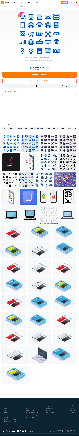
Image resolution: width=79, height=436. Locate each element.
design (48, 128)
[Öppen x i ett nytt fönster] (30, 431)
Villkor (49, 431)
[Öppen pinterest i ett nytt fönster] (25, 431)
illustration (40, 128)
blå (26, 128)
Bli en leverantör (50, 412)
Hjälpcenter (49, 406)
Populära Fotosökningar (31, 415)
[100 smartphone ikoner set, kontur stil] (49, 215)
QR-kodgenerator (7, 424)
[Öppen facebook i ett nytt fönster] (18, 431)
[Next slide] (72, 128)
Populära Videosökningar (31, 417)
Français (71, 415)
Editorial (30, 2)
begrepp (55, 128)
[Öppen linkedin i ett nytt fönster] (23, 431)
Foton (15, 2)
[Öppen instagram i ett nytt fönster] (20, 431)
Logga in (70, 2)
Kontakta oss (49, 408)
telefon (63, 128)
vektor (20, 128)
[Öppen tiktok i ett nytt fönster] (28, 431)
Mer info (6, 95)
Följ (47, 69)
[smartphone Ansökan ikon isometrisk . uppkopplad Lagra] (30, 162)
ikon (5, 128)
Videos (22, 2)
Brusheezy (6, 406)
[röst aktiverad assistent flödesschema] (65, 179)
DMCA (27, 408)
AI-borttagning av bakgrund (10, 421)
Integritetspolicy (56, 431)
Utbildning (6, 415)
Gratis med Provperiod (39, 74)
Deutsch (71, 412)
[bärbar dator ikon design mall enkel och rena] (11, 215)
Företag (5, 412)
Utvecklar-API (6, 417)
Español (71, 408)
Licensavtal (28, 406)
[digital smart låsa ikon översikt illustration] (68, 197)
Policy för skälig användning (67, 431)
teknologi (12, 128)
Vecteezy (5, 408)
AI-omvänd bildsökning (9, 419)
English (71, 406)
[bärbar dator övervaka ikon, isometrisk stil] (39, 355)
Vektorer (7, 2)
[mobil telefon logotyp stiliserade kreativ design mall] (11, 162)
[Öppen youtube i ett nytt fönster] (32, 431)
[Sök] (70, 7)
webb (31, 128)
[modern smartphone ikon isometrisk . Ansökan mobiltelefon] (10, 197)
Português (71, 410)
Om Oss (48, 410)
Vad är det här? (17, 91)
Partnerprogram (29, 410)
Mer (37, 2)
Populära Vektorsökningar (32, 412)
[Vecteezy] (2, 2)
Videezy (5, 410)
